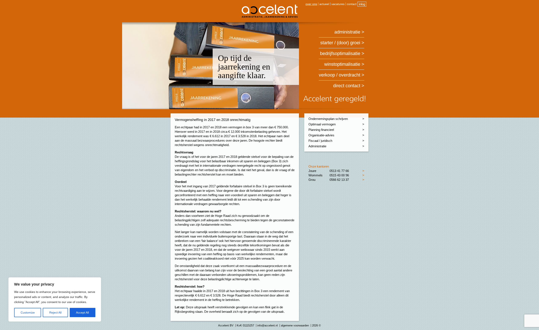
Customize (28, 312)
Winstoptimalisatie (342, 64)
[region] (54, 299)
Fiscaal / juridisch (320, 140)
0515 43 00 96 (339, 175)
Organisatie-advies (321, 135)
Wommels (315, 175)
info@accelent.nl (267, 325)
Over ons (311, 4)
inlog (362, 4)
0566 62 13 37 (339, 179)
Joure (312, 171)
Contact (351, 4)
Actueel (324, 4)
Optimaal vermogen (322, 124)
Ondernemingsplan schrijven (328, 119)
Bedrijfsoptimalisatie (340, 53)
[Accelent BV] (270, 6)
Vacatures (337, 4)
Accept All (82, 312)
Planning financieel (321, 129)
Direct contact (346, 85)
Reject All (55, 312)
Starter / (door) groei (340, 42)
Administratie (347, 32)
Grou (311, 179)
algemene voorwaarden (295, 325)
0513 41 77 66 (339, 171)
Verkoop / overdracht (339, 75)
